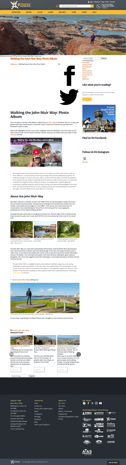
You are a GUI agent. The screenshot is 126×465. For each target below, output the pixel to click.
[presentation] (11, 354)
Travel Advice (87, 71)
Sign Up (86, 99)
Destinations (16, 12)
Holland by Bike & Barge (18, 421)
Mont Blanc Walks (16, 403)
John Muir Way (51, 122)
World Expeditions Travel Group (95, 410)
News (84, 69)
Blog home (13, 64)
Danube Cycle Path (17, 419)
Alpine (74, 12)
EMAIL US (105, 7)
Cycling (39, 12)
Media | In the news (65, 411)
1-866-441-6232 (107, 6)
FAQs (36, 403)
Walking (29, 12)
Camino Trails (87, 65)
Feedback (37, 419)
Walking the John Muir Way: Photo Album (33, 58)
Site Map (37, 417)
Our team (61, 406)
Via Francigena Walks (17, 416)
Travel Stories (87, 73)
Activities (85, 63)
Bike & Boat (62, 12)
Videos (84, 77)
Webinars (97, 2)
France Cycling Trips (17, 429)
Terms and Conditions (42, 425)
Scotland (15, 330)
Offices (60, 409)
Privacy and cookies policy (43, 409)
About (94, 12)
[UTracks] (20, 4)
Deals (107, 2)
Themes (84, 12)
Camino (50, 12)
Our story (61, 403)
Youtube (13, 135)
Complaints (38, 414)
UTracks (85, 162)
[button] (76, 355)
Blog (102, 2)
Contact (112, 2)
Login (91, 2)
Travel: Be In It (87, 75)
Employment (62, 414)
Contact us (38, 406)
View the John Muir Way (20, 280)
